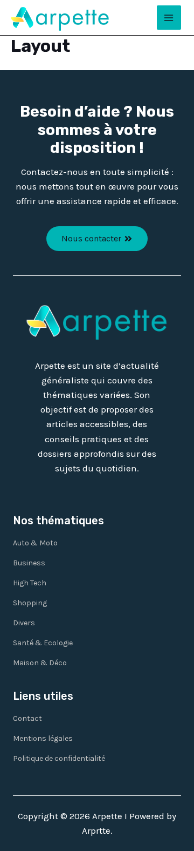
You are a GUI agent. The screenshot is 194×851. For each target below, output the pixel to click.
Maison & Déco (40, 662)
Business (29, 563)
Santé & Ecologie (43, 642)
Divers (24, 622)
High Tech (29, 582)
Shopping (30, 602)
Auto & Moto (35, 543)
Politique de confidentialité (59, 758)
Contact (27, 718)
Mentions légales (43, 738)
